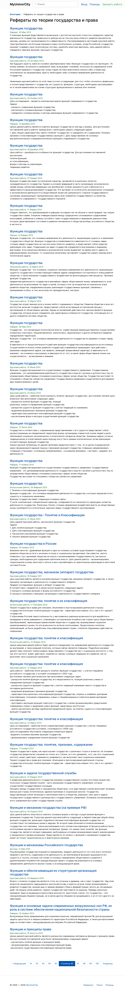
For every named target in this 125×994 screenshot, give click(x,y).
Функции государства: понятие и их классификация (48, 601)
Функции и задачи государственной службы (43, 773)
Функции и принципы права (30, 929)
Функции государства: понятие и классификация (46, 638)
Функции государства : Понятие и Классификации (47, 515)
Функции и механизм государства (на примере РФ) (48, 807)
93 (43, 963)
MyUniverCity (32, 985)
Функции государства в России (33, 543)
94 (49, 963)
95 (56, 963)
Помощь (95, 4)
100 (97, 963)
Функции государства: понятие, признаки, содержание (51, 744)
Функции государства (26, 28)
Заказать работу (112, 4)
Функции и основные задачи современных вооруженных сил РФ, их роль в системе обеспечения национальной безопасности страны (61, 907)
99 (90, 963)
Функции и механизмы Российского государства (46, 845)
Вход (84, 4)
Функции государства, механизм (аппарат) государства (51, 572)
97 (78, 963)
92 (37, 963)
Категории (15, 14)
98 (84, 963)
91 (31, 963)
